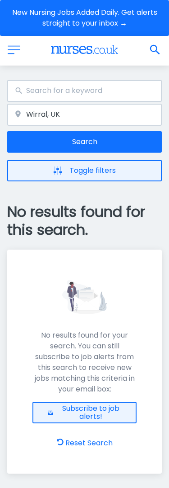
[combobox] (84, 91)
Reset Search (89, 443)
